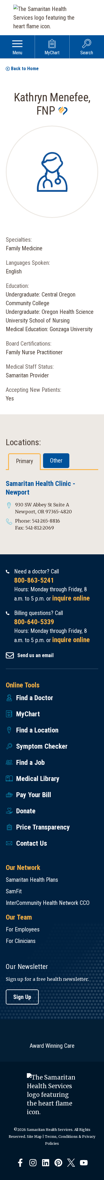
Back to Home (25, 68)
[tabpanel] (52, 505)
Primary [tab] (24, 461)
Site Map (34, 1136)
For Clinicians (21, 940)
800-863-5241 (34, 580)
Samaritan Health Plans (32, 879)
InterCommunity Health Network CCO (48, 902)
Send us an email (35, 655)
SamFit (14, 891)
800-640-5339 (34, 622)
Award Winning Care (52, 1045)
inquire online (71, 598)
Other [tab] (56, 460)
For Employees (23, 929)
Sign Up (22, 996)
